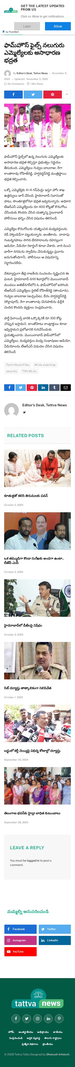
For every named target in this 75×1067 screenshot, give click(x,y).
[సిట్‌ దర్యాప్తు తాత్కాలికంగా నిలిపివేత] (37, 660)
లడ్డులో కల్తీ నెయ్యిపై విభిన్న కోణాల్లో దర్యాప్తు (32, 751)
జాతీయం (58, 1032)
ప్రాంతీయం (47, 1044)
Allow (62, 24)
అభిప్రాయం (43, 1032)
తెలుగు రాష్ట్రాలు (13, 32)
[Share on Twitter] (33, 94)
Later (39, 24)
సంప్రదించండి (16, 1038)
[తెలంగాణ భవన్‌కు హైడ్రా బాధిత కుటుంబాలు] (37, 786)
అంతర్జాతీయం (26, 1032)
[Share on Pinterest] (52, 94)
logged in (33, 860)
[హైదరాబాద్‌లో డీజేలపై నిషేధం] (37, 598)
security (11, 371)
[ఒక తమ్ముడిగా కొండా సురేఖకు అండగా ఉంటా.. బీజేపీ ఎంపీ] (37, 531)
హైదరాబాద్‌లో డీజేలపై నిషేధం (23, 625)
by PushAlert (12, 28)
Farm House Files (17, 364)
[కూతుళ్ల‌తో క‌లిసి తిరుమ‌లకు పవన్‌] (37, 468)
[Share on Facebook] (13, 94)
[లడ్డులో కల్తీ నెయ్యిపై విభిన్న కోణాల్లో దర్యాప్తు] (37, 723)
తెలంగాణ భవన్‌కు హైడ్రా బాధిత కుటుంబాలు (32, 813)
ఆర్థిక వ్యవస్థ (33, 1038)
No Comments (16, 83)
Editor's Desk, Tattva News (32, 73)
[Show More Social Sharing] (67, 94)
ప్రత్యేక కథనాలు (30, 1044)
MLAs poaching (45, 364)
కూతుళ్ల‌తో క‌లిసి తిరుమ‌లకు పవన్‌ (26, 496)
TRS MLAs (29, 371)
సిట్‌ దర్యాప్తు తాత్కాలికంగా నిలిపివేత (27, 688)
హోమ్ (11, 1032)
